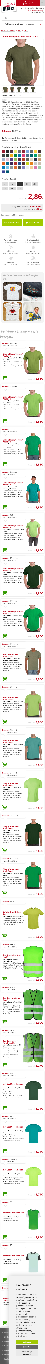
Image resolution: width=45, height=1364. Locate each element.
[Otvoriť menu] (42, 3)
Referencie (8, 1354)
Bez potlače (13, 223)
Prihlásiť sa (34, 4)
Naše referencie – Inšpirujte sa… (20, 277)
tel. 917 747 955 (36, 12)
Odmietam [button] (27, 1347)
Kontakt (7, 1359)
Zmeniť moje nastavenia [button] (27, 1353)
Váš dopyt (8, 1332)
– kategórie (19, 24)
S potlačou (34, 223)
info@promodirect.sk (35, 10)
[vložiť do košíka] (5, 378)
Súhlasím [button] (27, 1342)
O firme (7, 1346)
